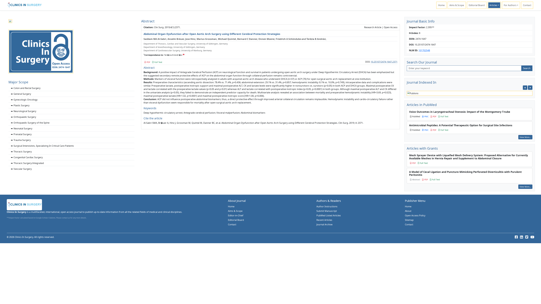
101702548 (424, 50)
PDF (148, 62)
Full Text (158, 62)
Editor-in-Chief (235, 215)
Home (441, 5)
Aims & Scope (456, 5)
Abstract (416, 179)
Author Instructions (326, 206)
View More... (525, 137)
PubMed (416, 116)
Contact (527, 5)
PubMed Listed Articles (328, 215)
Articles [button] (493, 5)
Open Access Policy (415, 215)
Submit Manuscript (326, 211)
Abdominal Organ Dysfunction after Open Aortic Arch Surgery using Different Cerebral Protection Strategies (212, 34)
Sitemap (409, 220)
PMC (426, 116)
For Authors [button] (510, 5)
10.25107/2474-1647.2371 (384, 61)
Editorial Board (477, 5)
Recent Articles (324, 220)
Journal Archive (324, 224)
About (408, 211)
